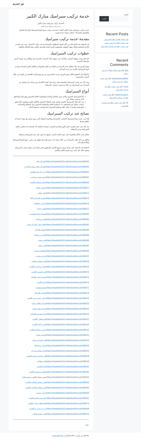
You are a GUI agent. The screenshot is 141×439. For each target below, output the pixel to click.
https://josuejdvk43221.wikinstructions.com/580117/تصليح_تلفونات (62, 288)
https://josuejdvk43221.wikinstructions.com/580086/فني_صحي (63, 240)
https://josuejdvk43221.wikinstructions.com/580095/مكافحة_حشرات (61, 251)
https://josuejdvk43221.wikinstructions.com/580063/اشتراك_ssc (63, 161)
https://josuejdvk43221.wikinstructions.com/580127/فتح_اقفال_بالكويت (60, 319)
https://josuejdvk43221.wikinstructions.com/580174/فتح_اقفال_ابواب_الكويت (58, 403)
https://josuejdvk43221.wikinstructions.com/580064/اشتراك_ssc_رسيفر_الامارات (56, 167)
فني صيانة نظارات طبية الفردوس (116, 39)
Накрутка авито (121, 95)
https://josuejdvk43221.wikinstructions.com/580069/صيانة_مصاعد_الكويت (59, 182)
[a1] (87, 425)
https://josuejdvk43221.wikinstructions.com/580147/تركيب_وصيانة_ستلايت (59, 330)
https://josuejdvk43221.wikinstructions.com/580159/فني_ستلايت (63, 361)
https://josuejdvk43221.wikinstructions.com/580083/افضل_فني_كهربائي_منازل (58, 224)
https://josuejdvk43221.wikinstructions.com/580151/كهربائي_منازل (62, 335)
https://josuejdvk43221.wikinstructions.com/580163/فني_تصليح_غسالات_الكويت (57, 382)
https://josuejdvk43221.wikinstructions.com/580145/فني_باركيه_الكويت (60, 324)
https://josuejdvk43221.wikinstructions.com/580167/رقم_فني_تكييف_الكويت (58, 398)
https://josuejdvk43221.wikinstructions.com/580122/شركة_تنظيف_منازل (60, 303)
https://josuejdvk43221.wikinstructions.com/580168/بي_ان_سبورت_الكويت (59, 409)
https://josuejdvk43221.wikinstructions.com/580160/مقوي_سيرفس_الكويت (59, 372)
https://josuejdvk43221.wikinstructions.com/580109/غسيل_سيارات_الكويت (59, 267)
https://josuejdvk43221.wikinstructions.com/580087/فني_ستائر (63, 245)
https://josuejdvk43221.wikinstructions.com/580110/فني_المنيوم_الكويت (60, 272)
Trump (125, 87)
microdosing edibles (120, 78)
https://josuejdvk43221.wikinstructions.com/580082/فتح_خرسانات (62, 219)
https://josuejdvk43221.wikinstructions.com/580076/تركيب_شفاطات (61, 203)
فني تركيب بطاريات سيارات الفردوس (114, 46)
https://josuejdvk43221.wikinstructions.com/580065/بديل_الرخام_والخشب (59, 172)
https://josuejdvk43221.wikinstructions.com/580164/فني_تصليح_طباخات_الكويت (57, 387)
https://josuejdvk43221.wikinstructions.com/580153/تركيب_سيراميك (61, 345)
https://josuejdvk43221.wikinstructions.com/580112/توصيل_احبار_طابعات (60, 277)
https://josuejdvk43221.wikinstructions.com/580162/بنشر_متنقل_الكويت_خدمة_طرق (55, 377)
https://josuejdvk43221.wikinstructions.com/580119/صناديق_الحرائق (61, 293)
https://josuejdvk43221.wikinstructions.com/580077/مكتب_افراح (63, 209)
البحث (126, 15)
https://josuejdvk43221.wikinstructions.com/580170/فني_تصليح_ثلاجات (60, 414)
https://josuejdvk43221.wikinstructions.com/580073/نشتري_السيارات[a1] (59, 198)
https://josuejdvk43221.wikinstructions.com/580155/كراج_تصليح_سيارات (60, 351)
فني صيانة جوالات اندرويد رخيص (116, 43)
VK (127, 103)
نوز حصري (18, 3)
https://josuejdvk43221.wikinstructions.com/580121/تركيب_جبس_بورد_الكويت (58, 298)
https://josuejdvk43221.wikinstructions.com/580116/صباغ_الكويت (63, 282)
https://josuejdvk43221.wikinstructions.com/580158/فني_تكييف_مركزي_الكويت (57, 356)
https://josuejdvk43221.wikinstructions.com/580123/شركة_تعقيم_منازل (60, 309)
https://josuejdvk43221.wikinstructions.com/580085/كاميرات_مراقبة (61, 235)
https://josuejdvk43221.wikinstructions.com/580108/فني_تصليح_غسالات (60, 261)
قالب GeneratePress (59, 436)
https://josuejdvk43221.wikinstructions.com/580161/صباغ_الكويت (63, 366)
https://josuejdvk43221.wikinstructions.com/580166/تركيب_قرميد (62, 393)
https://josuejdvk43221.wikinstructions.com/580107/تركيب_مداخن (62, 256)
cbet (126, 70)
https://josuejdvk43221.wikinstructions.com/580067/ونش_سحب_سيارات (60, 177)
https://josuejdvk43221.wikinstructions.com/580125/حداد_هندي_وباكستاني (59, 314)
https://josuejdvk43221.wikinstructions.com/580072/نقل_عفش (63, 193)
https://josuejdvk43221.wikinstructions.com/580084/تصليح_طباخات (62, 230)
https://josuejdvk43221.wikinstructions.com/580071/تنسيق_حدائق (62, 188)
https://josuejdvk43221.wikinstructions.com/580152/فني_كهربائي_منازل (60, 340)
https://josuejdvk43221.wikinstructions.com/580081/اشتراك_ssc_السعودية (59, 214)
